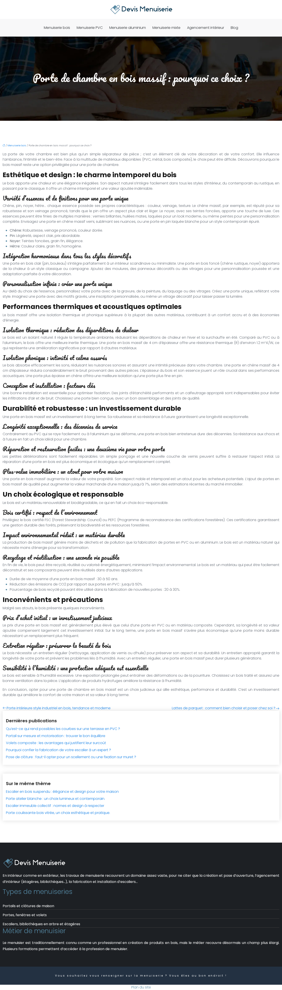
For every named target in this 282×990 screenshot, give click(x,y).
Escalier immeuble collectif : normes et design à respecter (55, 805)
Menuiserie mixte (166, 27)
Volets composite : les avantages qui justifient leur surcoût (56, 742)
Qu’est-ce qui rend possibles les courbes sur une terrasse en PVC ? (63, 728)
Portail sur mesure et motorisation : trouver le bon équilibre (55, 735)
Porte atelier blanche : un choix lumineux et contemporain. (55, 798)
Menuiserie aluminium (127, 27)
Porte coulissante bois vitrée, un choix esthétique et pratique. (58, 812)
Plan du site (141, 987)
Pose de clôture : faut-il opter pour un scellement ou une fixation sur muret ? (71, 757)
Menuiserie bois (57, 27)
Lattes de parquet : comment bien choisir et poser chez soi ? (223, 708)
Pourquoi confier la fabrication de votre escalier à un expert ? (58, 749)
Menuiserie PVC (90, 27)
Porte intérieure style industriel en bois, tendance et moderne (59, 708)
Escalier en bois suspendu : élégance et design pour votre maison (62, 791)
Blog (234, 27)
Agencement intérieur (205, 27)
